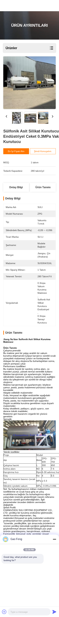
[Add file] (4, 611)
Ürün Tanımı (42, 187)
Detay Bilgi (16, 187)
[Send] (54, 611)
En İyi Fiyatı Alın (16, 151)
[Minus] (54, 539)
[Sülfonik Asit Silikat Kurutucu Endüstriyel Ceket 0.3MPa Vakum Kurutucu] (29, 82)
